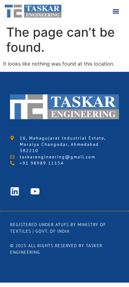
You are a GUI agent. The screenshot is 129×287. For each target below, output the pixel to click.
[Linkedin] (14, 191)
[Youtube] (35, 191)
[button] (116, 11)
